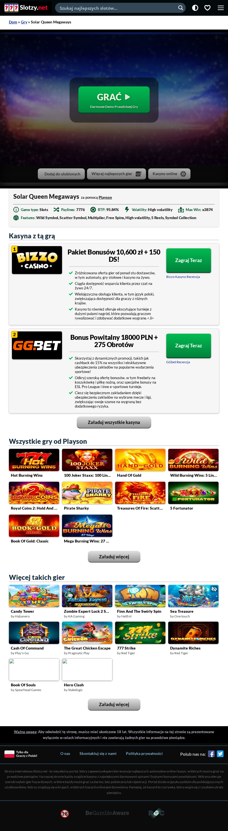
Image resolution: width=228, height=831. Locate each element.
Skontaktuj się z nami (98, 753)
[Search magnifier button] (180, 7)
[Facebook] (211, 755)
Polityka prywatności (144, 753)
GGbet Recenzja (178, 362)
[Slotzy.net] (26, 7)
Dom (13, 22)
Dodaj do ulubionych (62, 173)
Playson (105, 197)
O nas (65, 753)
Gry (24, 22)
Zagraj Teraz (188, 260)
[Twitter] (220, 755)
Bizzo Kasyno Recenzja (183, 277)
